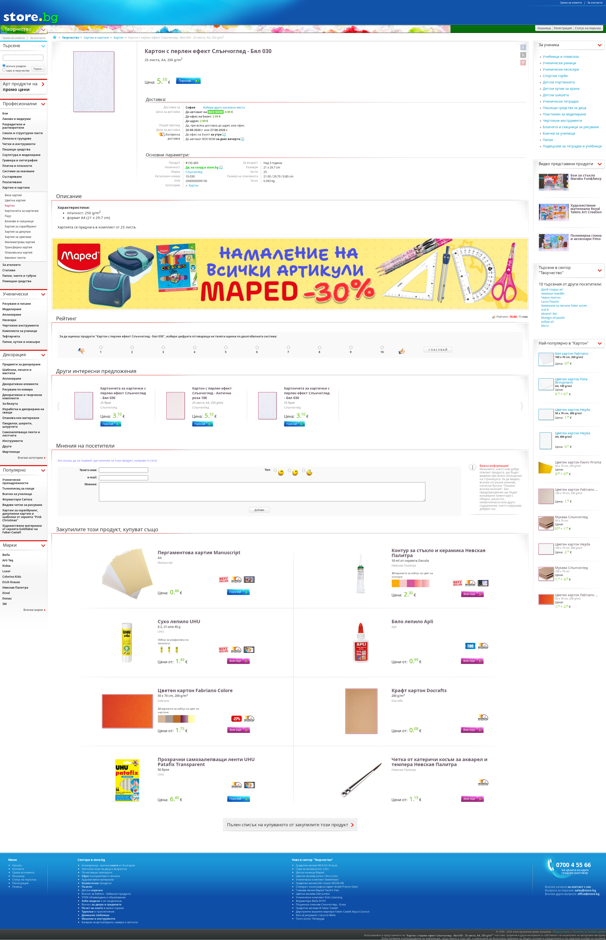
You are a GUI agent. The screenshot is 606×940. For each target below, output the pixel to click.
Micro (545, 326)
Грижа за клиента (571, 2)
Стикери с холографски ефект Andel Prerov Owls (327, 886)
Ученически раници (559, 63)
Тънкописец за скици (18, 488)
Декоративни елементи (20, 384)
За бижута (10, 404)
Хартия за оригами (18, 237)
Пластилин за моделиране (564, 114)
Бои (5, 113)
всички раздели (16, 66)
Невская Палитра (15, 588)
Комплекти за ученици (19, 331)
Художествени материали (98, 879)
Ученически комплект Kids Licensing (319, 897)
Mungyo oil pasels (553, 318)
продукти (96, 883)
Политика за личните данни (589, 931)
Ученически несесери (561, 69)
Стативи (8, 270)
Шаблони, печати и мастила (16, 371)
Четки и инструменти (19, 144)
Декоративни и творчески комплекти (22, 396)
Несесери (9, 320)
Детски (92, 890)
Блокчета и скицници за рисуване (571, 127)
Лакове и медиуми (16, 119)
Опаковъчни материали (20, 418)
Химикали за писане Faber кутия (564, 306)
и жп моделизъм (102, 901)
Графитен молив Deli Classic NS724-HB (320, 883)
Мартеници (11, 452)
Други (7, 446)
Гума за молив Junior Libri (312, 869)
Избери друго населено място (224, 107)
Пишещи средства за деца (564, 107)
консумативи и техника (101, 876)
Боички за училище (559, 133)
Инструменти (12, 441)
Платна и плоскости (17, 166)
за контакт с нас (579, 887)
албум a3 (547, 322)
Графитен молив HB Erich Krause (316, 865)
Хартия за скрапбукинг (20, 226)
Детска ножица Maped (310, 872)
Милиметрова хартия (20, 242)
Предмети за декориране (21, 364)
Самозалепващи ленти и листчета (21, 433)
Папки (548, 139)
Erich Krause (11, 582)
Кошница (18, 876)
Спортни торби (555, 75)
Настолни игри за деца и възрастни (104, 869)
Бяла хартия (13, 195)
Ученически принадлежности (15, 481)
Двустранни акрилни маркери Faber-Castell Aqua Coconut (333, 911)
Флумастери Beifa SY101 (311, 901)
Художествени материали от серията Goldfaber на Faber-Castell (22, 529)
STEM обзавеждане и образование (103, 897)
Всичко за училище (17, 494)
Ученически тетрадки (561, 101)
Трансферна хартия (18, 247)
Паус (8, 216)
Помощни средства (16, 281)
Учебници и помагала (561, 56)
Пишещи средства (16, 149)
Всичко (101, 904)
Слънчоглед (194, 172)
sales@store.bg (585, 890)
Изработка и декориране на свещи (23, 410)
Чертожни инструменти (562, 120)
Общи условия (561, 931)
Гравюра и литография (19, 160)
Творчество (18, 29)
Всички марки (33, 610)
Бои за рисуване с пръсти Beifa (315, 915)
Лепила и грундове (16, 138)
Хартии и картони (96, 38)
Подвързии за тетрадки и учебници (572, 146)
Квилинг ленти (15, 258)
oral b (545, 310)
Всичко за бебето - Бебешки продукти (106, 893)
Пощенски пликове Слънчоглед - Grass (321, 904)
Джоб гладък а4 (552, 289)
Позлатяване (12, 182)
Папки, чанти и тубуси (19, 276)
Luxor (6, 571)
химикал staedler (553, 293)
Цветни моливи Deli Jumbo (313, 893)
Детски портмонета (559, 82)
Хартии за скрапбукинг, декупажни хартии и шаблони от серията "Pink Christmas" (21, 515)
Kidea (6, 566)
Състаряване (12, 177)
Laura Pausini (550, 302)
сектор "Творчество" (555, 270)
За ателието (11, 265)
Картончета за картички (22, 211)
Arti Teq (7, 560)
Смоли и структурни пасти (22, 133)
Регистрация (20, 883)
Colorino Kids (11, 577)
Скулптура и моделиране (21, 155)
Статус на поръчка (24, 879)
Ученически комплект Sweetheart (317, 879)
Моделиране (11, 309)
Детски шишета (556, 95)
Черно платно (551, 297)
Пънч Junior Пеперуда (310, 918)
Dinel (6, 593)
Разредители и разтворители (13, 126)
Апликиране (11, 315)
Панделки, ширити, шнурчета (17, 425)
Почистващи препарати (97, 872)
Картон (119, 38)
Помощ (17, 886)
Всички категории (30, 458)
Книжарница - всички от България (108, 865)
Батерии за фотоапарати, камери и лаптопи (110, 922)
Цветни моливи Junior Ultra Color (317, 876)
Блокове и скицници (19, 221)
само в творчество (18, 70)
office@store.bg (589, 894)
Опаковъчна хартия (18, 252)
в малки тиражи (103, 908)
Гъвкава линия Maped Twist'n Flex (317, 890)
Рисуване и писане (16, 304)
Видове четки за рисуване (22, 505)
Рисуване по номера (17, 389)
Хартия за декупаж (18, 232)
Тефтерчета (11, 336)
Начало (17, 865)
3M (4, 604)
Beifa (6, 555)
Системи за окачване (18, 171)
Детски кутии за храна (561, 88)
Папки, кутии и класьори (21, 342)
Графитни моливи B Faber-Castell (317, 908)
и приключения (98, 911)
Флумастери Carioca (17, 499)
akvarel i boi (549, 314)
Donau (7, 598)
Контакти (18, 869)
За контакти (595, 2)
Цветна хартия (15, 200)
